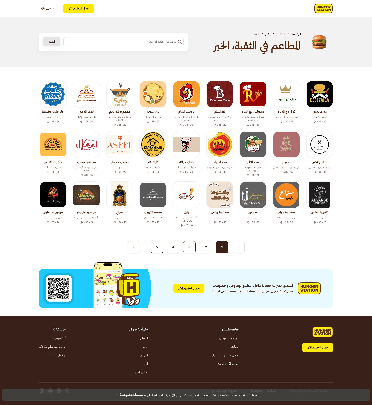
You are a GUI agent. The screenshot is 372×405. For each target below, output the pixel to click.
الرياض (144, 355)
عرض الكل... (140, 372)
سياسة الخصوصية (131, 394)
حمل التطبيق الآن (78, 8)
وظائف (235, 346)
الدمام (144, 338)
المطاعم (280, 34)
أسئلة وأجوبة (58, 338)
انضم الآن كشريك (228, 363)
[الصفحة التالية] (134, 247)
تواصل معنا (59, 355)
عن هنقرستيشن (229, 338)
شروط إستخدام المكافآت (52, 346)
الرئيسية (296, 34)
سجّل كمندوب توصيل (225, 355)
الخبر (267, 34)
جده (145, 346)
